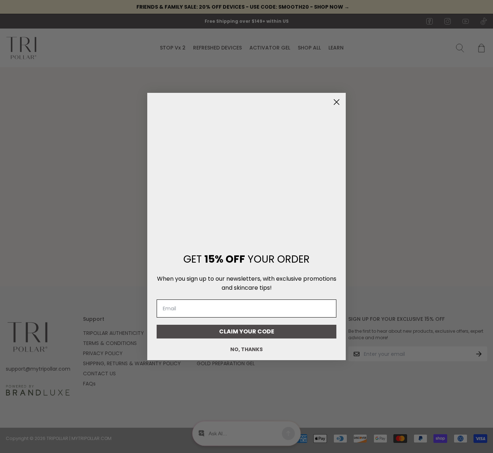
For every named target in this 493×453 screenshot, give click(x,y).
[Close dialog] (336, 102)
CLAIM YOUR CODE (246, 331)
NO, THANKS (246, 349)
